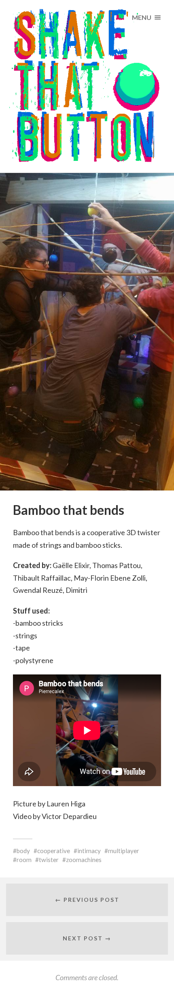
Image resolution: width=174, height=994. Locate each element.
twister (49, 859)
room (24, 859)
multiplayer (123, 850)
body (23, 850)
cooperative (53, 850)
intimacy (89, 850)
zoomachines (84, 859)
